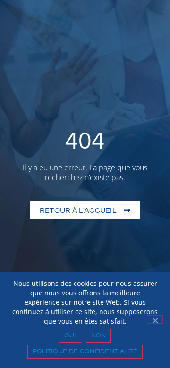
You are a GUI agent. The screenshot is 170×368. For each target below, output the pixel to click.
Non (98, 335)
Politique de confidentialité (85, 351)
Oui (70, 335)
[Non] (155, 319)
